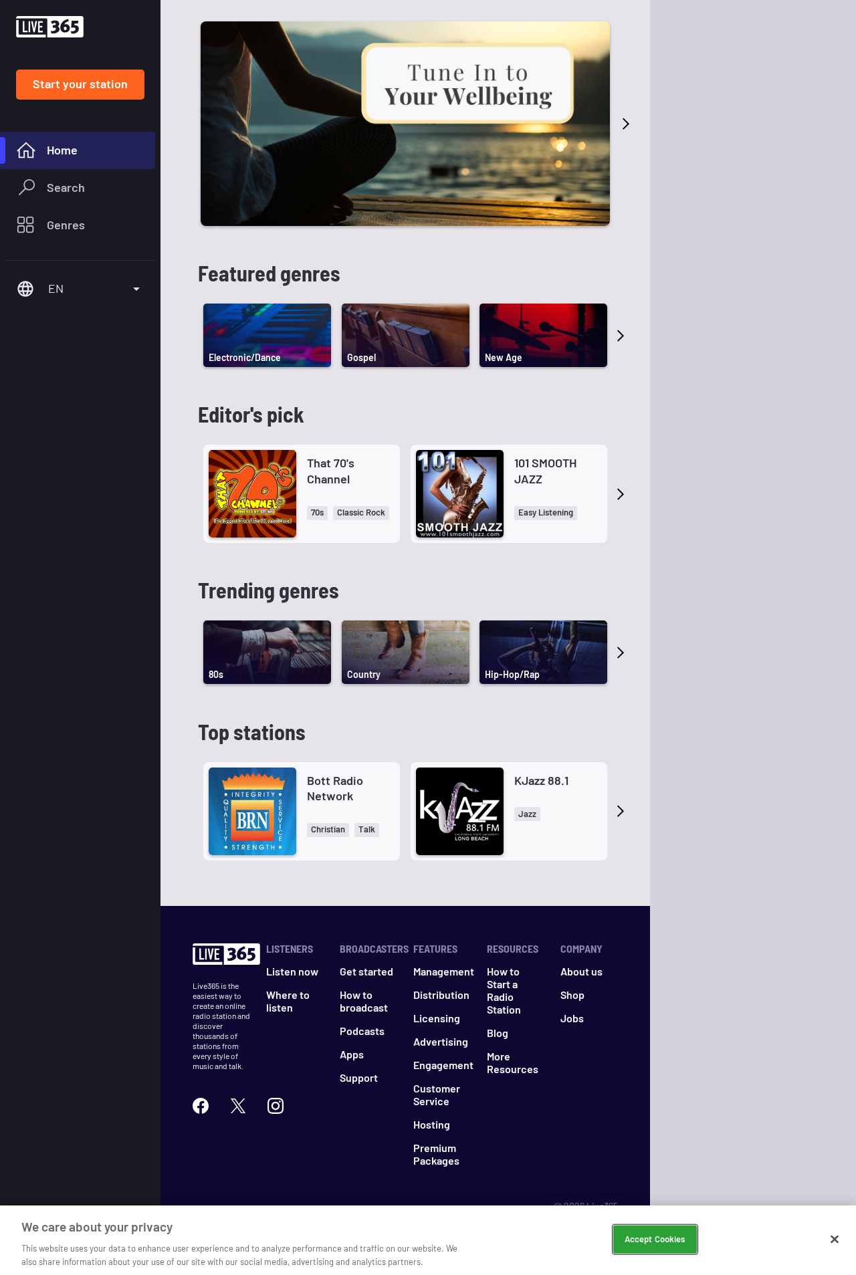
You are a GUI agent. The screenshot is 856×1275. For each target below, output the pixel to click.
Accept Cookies (655, 1239)
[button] (317, 513)
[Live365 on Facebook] (200, 1106)
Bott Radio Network (335, 788)
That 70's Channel (330, 470)
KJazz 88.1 (541, 780)
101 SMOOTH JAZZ (545, 470)
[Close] (834, 1239)
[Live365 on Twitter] (238, 1106)
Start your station (80, 83)
